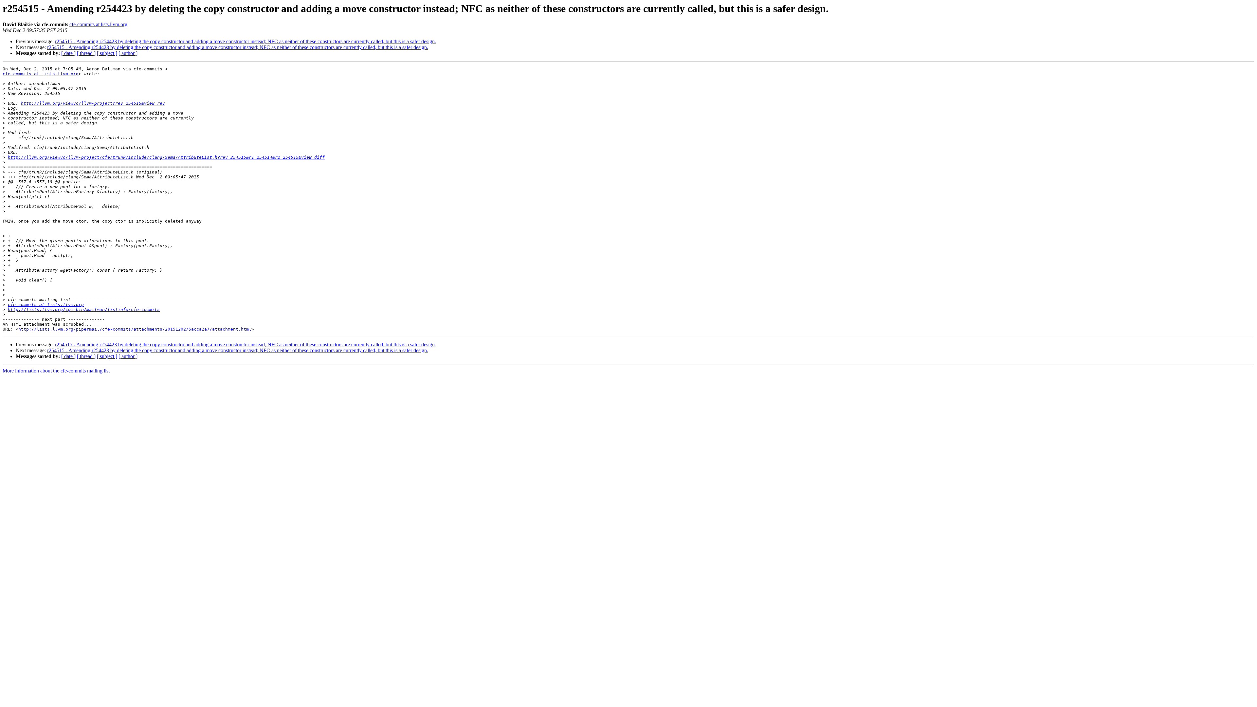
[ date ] (68, 53)
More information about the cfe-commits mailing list (56, 370)
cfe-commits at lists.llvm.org (98, 24)
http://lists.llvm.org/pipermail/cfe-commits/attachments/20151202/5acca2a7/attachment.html (134, 329)
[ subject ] (107, 53)
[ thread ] (86, 53)
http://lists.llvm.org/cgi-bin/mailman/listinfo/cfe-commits (84, 309)
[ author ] (127, 53)
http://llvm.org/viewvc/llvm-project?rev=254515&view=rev (93, 103)
